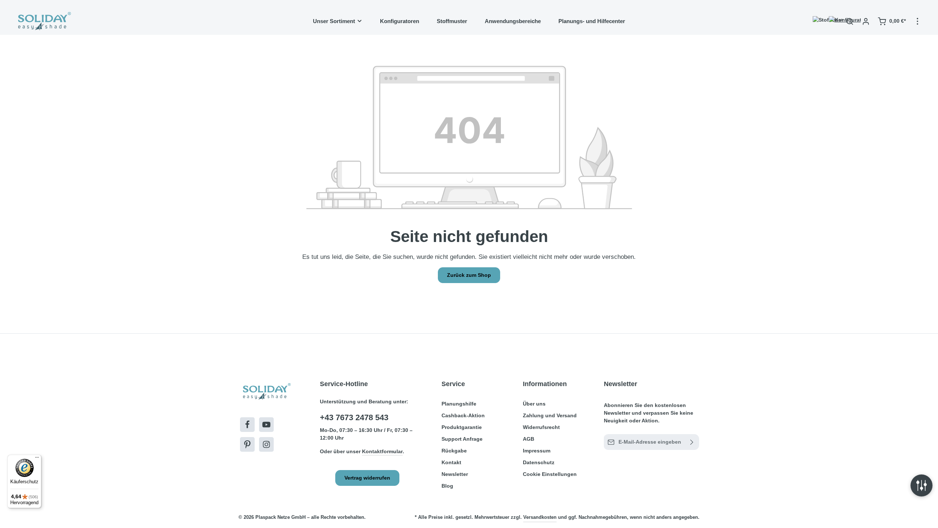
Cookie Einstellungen (550, 474)
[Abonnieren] (692, 442)
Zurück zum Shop (469, 275)
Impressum (536, 451)
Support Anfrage (462, 439)
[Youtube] (266, 424)
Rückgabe (454, 451)
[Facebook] (247, 424)
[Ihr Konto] (865, 21)
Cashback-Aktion (463, 415)
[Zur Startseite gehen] (43, 21)
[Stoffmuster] (817, 21)
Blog (447, 486)
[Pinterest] (247, 444)
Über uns (534, 404)
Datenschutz (538, 462)
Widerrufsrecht (541, 427)
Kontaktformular (382, 451)
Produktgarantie (462, 427)
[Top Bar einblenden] (917, 21)
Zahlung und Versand (550, 415)
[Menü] (37, 459)
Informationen (545, 384)
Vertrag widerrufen (367, 478)
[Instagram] (266, 444)
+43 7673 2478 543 (354, 417)
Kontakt (451, 462)
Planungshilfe (459, 404)
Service (453, 384)
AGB (528, 439)
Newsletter (455, 474)
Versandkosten (540, 517)
